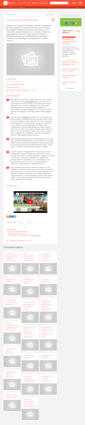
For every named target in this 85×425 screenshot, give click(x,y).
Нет (29, 222)
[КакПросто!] (9, 3)
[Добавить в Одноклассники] (7, 217)
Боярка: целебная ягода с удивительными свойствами (12, 326)
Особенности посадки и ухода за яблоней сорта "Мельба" (11, 256)
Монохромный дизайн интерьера (69, 76)
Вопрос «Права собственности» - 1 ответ (23, 90)
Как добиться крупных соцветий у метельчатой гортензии (28, 332)
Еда (19, 3)
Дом (29, 3)
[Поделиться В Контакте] (10, 217)
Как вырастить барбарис (11, 280)
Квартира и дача (13, 7)
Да (20, 222)
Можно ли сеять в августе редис (11, 396)
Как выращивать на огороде (17, 233)
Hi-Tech (24, 3)
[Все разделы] (80, 3)
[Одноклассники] (76, 23)
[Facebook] (66, 23)
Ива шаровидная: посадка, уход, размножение (28, 256)
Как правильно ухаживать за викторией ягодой (29, 305)
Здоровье (35, 3)
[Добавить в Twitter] (15, 217)
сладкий (48, 111)
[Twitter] (69, 23)
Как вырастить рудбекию (29, 356)
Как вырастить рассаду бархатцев (11, 350)
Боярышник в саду (12, 87)
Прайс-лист (71, 15)
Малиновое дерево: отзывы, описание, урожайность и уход (48, 332)
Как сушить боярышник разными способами (46, 256)
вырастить (26, 117)
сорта (24, 139)
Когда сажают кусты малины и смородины (11, 302)
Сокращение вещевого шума (69, 83)
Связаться (77, 15)
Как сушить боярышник (46, 280)
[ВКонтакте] (73, 23)
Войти (74, 3)
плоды (23, 111)
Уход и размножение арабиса (17, 232)
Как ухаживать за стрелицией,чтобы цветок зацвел (24, 235)
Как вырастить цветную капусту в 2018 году (69, 41)
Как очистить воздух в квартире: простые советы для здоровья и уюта (70, 62)
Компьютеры (43, 3)
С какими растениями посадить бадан (29, 378)
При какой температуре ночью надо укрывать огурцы (30, 402)
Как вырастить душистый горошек (29, 281)
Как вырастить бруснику (47, 356)
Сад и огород (22, 7)
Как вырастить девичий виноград (11, 374)
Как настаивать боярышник (15, 84)
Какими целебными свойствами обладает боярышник (46, 304)
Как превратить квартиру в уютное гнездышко (70, 70)
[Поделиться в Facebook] (13, 217)
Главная (5, 7)
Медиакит (64, 15)
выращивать (29, 101)
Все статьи (71, 88)
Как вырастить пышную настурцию (47, 378)
